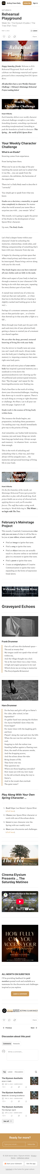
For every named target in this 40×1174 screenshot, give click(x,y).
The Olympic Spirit (9, 1110)
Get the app (30, 1163)
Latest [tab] (10, 1072)
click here (10, 811)
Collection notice (23, 1158)
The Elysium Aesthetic (12, 1078)
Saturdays (6, 10)
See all (6, 1121)
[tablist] (11, 1043)
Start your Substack (14, 1163)
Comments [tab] (7, 1044)
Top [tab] (4, 1072)
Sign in (35, 3)
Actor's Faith (6, 1081)
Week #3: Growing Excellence (13, 1095)
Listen (35, 31)
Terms (13, 1158)
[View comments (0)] (9, 36)
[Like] (4, 36)
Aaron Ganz (18, 1084)
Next (32, 1028)
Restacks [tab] (16, 1044)
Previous (9, 1028)
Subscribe (27, 3)
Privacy (33, 1156)
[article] (20, 1082)
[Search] (36, 1072)
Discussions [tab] (19, 1072)
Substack (9, 1169)
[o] (34, 1081)
